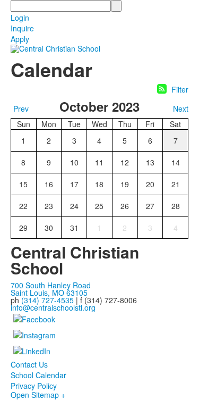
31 (74, 227)
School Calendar (38, 375)
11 (99, 162)
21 (175, 184)
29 (23, 227)
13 (150, 162)
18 (99, 184)
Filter (179, 89)
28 (175, 206)
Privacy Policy (34, 385)
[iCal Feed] (162, 89)
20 (150, 184)
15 (23, 184)
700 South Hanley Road (51, 285)
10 (74, 162)
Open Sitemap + (38, 394)
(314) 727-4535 (47, 300)
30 (49, 227)
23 (49, 206)
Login (20, 17)
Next (180, 108)
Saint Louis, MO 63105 (49, 292)
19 (124, 184)
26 (124, 206)
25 (99, 206)
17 (74, 184)
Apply (20, 39)
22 (23, 206)
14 (175, 162)
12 (124, 162)
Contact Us (29, 364)
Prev (21, 108)
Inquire (22, 28)
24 (74, 206)
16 (49, 184)
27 (150, 206)
